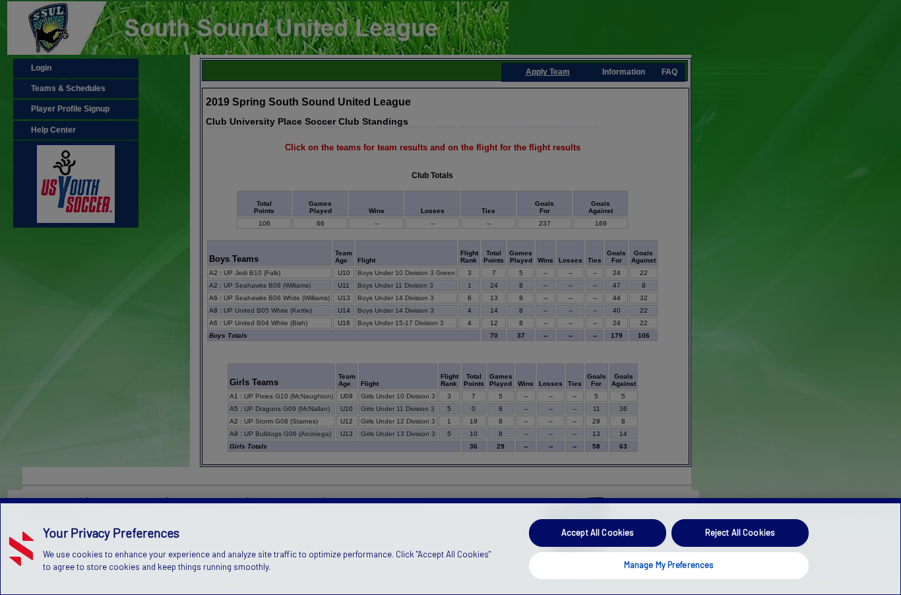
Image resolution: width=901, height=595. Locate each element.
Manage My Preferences (669, 564)
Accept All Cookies (597, 532)
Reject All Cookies (740, 532)
